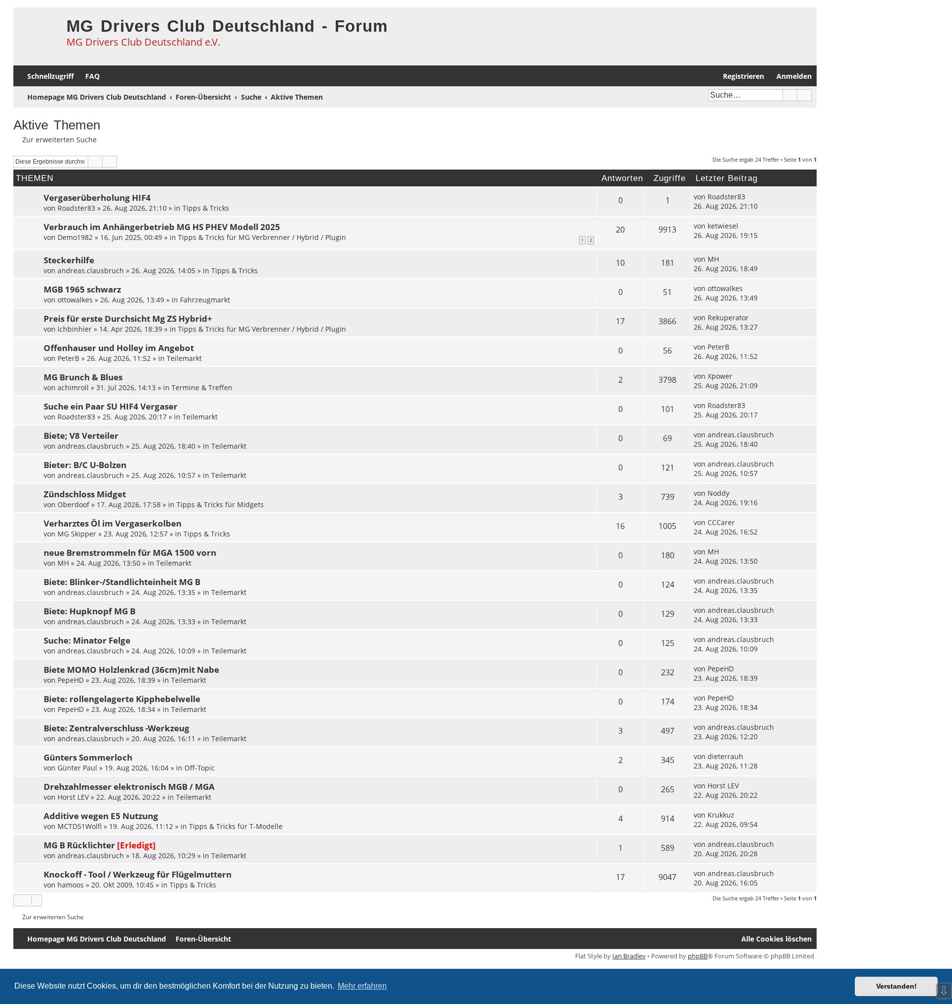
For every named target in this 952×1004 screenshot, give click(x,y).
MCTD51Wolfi (80, 826)
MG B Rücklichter (79, 845)
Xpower (720, 376)
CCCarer (721, 522)
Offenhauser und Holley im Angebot (119, 348)
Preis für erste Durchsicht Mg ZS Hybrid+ (128, 318)
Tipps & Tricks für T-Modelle (236, 826)
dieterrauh (725, 756)
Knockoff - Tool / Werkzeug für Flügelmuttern (138, 874)
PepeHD (71, 680)
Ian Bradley (629, 955)
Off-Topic (199, 767)
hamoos (71, 884)
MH (713, 259)
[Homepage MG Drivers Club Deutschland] (37, 33)
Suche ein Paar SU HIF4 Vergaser (111, 406)
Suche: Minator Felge (87, 640)
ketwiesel (723, 226)
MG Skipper (77, 533)
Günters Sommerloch (88, 757)
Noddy (718, 493)
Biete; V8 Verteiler (81, 435)
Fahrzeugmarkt (205, 299)
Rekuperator (728, 317)
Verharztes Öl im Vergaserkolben (112, 523)
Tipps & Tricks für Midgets (220, 504)
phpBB (698, 955)
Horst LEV (73, 797)
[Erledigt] (136, 845)
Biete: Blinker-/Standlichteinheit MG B (122, 582)
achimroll (73, 387)
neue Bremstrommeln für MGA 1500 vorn (130, 552)
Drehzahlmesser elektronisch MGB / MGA (129, 786)
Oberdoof (73, 504)
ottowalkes (75, 299)
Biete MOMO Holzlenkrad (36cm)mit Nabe (131, 669)
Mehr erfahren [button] (362, 986)
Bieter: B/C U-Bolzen (85, 465)
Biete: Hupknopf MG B (89, 611)
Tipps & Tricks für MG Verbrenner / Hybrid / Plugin (262, 237)
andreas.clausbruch (91, 270)
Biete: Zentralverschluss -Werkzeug (116, 728)
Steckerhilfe (69, 260)
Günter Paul (77, 767)
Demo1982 (75, 237)
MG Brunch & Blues (83, 377)
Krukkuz (721, 815)
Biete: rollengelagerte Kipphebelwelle (122, 699)
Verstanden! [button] (896, 986)
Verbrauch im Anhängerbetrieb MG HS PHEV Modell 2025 (162, 227)
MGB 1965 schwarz (82, 289)
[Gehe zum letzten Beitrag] (750, 196)
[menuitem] (88, 76)
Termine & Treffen (202, 387)
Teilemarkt (184, 358)
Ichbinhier (75, 329)
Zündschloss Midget (85, 494)
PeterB (68, 358)
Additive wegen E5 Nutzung (101, 816)
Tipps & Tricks (205, 208)
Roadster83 (76, 208)
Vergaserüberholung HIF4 (97, 197)
